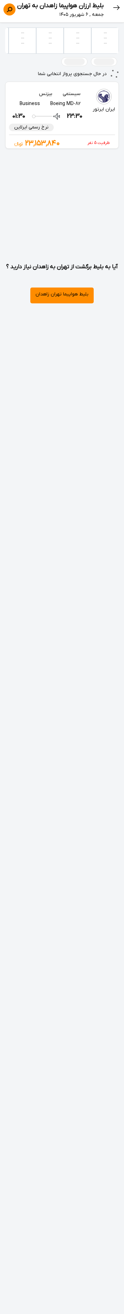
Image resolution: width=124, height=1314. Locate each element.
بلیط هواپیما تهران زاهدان (62, 294)
